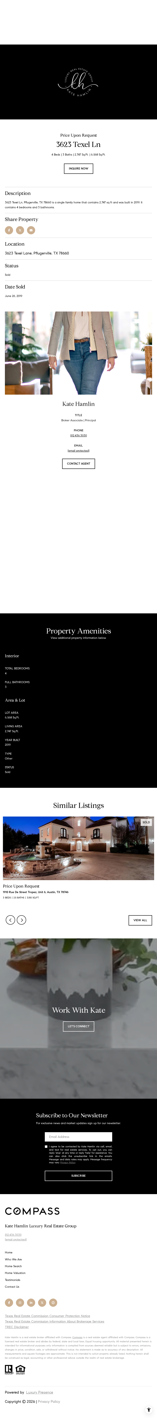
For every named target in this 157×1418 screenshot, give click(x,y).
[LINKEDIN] (31, 1303)
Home (8, 1252)
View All (140, 920)
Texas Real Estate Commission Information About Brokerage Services (54, 1321)
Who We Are (13, 1259)
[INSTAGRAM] (20, 1303)
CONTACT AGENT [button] (78, 463)
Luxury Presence (39, 1392)
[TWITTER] (42, 1303)
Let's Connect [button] (78, 1026)
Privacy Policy (67, 1162)
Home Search (13, 1266)
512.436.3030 (78, 435)
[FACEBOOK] (9, 1303)
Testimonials (12, 1280)
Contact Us (12, 1287)
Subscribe (78, 1175)
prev (10, 920)
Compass (77, 1337)
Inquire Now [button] (78, 168)
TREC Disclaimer (17, 1327)
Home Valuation (15, 1273)
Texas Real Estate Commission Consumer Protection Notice (47, 1316)
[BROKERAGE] (53, 1303)
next (21, 920)
